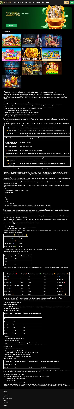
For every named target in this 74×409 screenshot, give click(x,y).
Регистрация (6, 395)
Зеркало (5, 393)
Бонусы (4, 400)
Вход (4, 396)
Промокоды (6, 402)
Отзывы (5, 404)
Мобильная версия (7, 398)
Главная (5, 391)
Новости (5, 405)
